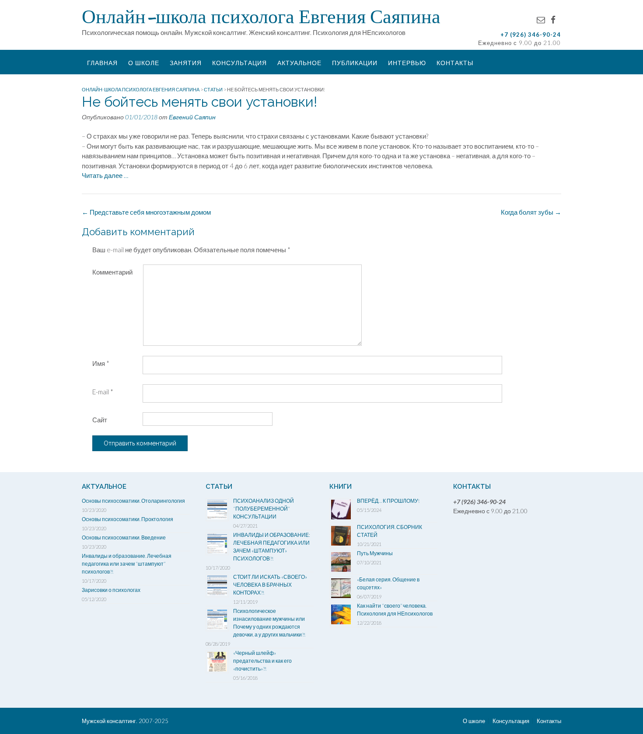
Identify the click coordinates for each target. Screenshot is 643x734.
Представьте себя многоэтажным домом (146, 212)
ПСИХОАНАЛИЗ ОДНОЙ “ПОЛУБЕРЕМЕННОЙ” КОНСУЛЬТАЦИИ (263, 508)
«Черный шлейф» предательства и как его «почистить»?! (262, 661)
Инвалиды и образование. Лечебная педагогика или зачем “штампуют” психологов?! (126, 564)
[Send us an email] (541, 19)
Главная (102, 62)
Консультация (239, 62)
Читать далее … (105, 175)
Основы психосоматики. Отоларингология (133, 500)
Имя (100, 363)
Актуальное (299, 62)
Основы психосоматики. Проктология (127, 519)
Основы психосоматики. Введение (124, 537)
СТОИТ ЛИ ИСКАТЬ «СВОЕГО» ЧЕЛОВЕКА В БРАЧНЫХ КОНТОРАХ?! (270, 585)
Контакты (455, 62)
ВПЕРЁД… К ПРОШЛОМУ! (388, 500)
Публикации (354, 62)
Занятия (186, 62)
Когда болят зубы (531, 212)
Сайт (99, 420)
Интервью (407, 62)
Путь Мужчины (375, 553)
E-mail (102, 392)
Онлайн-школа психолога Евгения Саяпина (261, 16)
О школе (143, 62)
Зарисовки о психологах (111, 590)
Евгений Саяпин (192, 117)
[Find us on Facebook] (553, 19)
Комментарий (112, 272)
